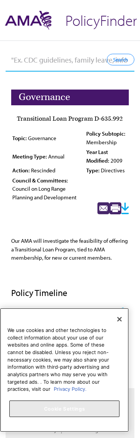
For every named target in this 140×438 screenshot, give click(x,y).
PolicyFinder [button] (101, 20)
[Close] (119, 319)
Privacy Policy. (70, 389)
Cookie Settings (64, 409)
